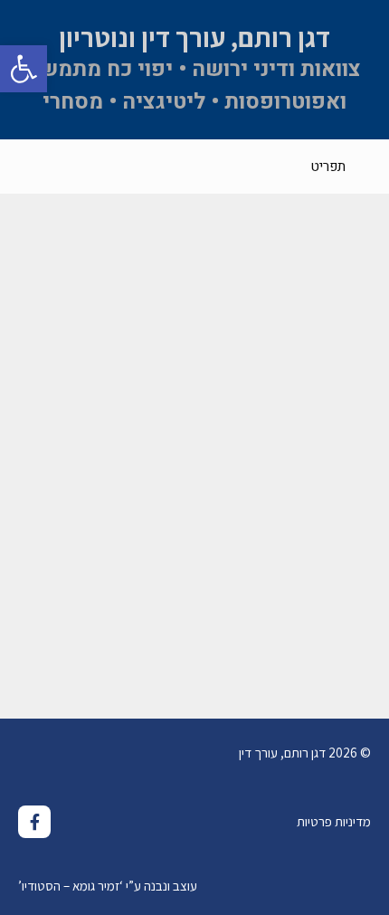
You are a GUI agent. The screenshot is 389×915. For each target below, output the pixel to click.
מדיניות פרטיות (334, 821)
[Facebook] (34, 821)
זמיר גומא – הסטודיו (70, 885)
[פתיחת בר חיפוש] (27, 166)
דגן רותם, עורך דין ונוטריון (194, 37)
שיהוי (349, 601)
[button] (23, 68)
